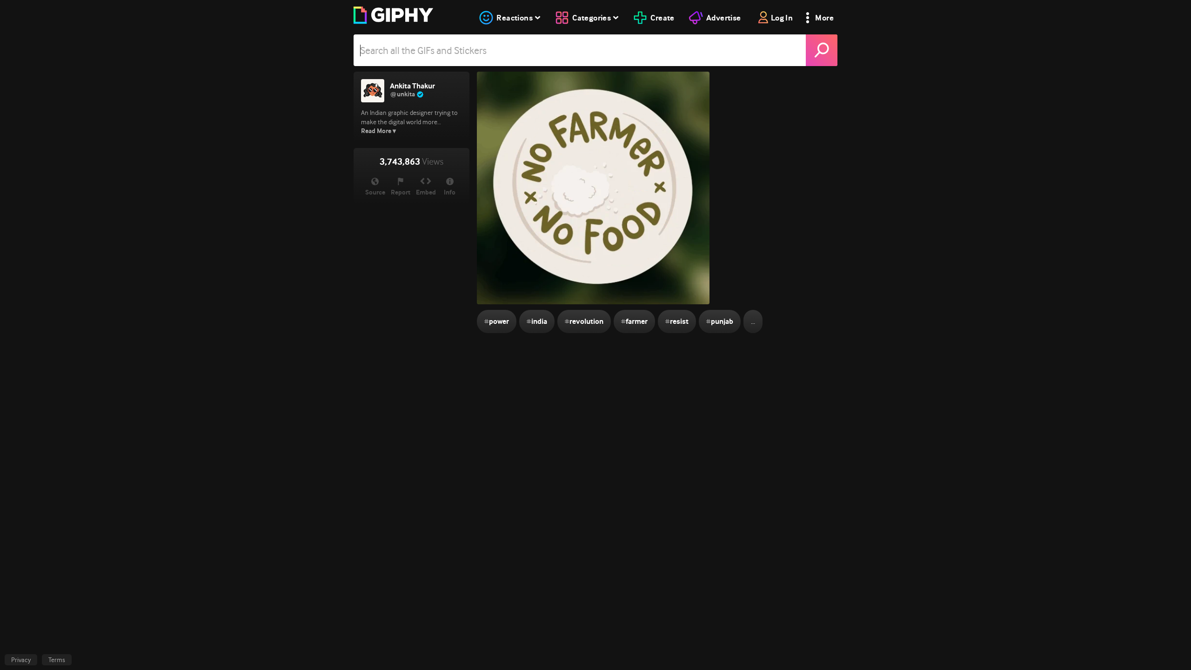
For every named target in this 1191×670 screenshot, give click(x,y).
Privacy (21, 659)
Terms (56, 659)
